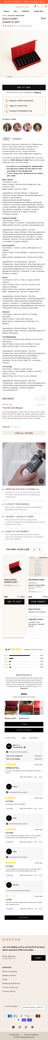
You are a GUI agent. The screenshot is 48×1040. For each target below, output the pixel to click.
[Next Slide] (41, 708)
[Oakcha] (11, 939)
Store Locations (9, 971)
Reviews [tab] (10, 719)
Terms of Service (10, 987)
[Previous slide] (37, 398)
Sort (24, 738)
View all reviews (24, 433)
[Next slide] (43, 398)
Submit (38, 958)
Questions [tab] (24, 719)
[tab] (6, 139)
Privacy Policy (9, 991)
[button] (3, 7)
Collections (25, 11)
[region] (24, 708)
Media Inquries (9, 975)
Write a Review (28, 730)
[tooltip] (31, 675)
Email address (8, 956)
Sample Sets (38, 11)
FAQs (4, 979)
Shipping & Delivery (11, 983)
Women (6, 11)
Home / (5, 15)
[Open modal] (7, 127)
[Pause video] (24, 464)
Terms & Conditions (31, 1035)
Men (15, 11)
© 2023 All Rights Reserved (24, 1037)
